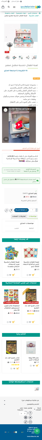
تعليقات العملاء (19, 216)
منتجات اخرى (32, 13)
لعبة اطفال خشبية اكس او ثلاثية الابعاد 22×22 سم (31, 264)
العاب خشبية (34, 16)
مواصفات (32, 216)
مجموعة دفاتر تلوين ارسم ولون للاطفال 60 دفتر (11, 308)
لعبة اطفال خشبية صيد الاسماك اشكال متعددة (11, 264)
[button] (36, 37)
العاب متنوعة (9, 13)
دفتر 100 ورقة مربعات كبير (34, 359)
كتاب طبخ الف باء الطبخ (32, 307)
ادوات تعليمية (21, 13)
